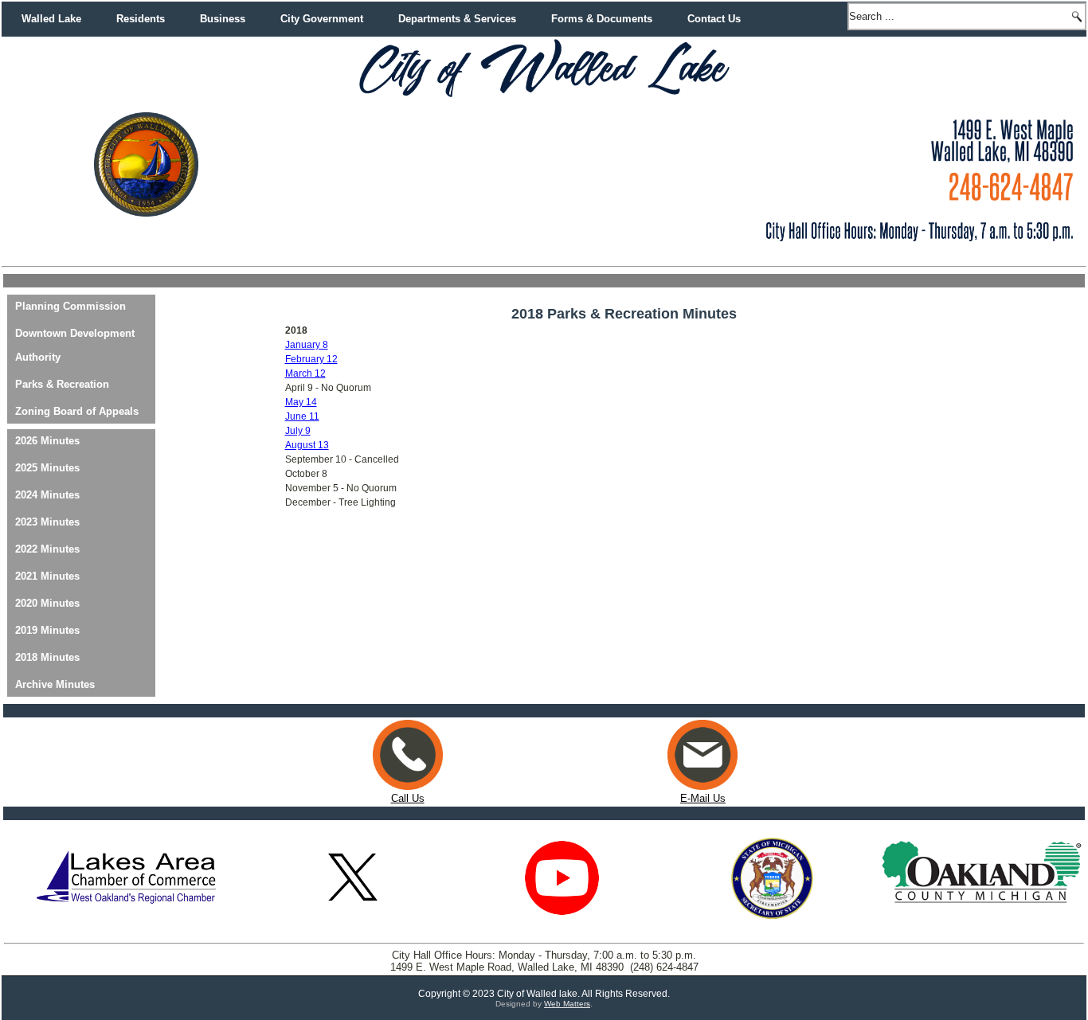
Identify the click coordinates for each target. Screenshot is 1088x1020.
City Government (321, 19)
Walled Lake (51, 19)
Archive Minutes (55, 684)
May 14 (301, 402)
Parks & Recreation (62, 384)
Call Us (408, 798)
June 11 (302, 416)
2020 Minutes (47, 603)
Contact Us (714, 19)
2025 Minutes (47, 468)
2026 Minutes (47, 441)
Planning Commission (70, 306)
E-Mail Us (703, 798)
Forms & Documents (601, 19)
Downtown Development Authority (75, 345)
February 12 (311, 359)
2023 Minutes (47, 522)
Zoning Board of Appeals (77, 411)
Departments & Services (457, 19)
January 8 (306, 344)
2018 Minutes (47, 657)
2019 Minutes (47, 630)
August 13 (307, 445)
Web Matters (567, 1003)
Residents (140, 19)
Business (222, 19)
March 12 (305, 373)
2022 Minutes (47, 549)
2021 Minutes (47, 576)
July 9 (298, 430)
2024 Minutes (47, 495)
